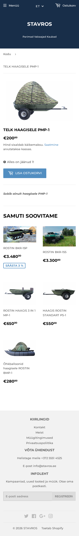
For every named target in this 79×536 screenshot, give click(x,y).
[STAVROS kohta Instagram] (50, 517)
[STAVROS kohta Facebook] (34, 517)
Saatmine (51, 144)
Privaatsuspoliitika (39, 443)
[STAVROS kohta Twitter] (26, 517)
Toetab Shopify (52, 528)
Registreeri (64, 496)
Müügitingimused (39, 437)
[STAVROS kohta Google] (42, 517)
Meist (39, 432)
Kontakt (39, 427)
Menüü (14, 5)
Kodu (7, 54)
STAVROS (39, 24)
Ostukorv (69, 5)
